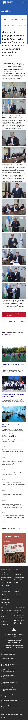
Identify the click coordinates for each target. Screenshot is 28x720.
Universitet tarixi (5, 574)
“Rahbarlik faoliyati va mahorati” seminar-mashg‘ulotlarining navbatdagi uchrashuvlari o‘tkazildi (13, 451)
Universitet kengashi (6, 582)
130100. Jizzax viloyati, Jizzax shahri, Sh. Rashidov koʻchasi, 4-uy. (7, 612)
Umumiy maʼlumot (5, 572)
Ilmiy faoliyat (17, 572)
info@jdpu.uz (4, 621)
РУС (22, 2)
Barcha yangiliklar (8, 528)
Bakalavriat (4, 594)
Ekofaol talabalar (14, 19)
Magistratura (4, 597)
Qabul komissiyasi (5, 591)
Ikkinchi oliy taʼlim (5, 599)
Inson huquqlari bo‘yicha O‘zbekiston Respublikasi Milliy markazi (9, 689)
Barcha (5, 19)
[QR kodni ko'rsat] (17, 321)
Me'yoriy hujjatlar (5, 585)
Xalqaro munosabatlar (19, 577)
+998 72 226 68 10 (5, 619)
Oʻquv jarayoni (17, 574)
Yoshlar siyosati (18, 582)
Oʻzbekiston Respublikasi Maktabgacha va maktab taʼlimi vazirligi (9, 677)
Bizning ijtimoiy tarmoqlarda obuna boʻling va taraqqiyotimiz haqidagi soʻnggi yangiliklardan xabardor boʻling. (20, 614)
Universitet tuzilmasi (6, 577)
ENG (24, 2)
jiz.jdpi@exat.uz (5, 624)
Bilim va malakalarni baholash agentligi (5, 603)
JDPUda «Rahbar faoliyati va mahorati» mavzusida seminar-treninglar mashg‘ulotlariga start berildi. (14, 484)
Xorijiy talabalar (17, 597)
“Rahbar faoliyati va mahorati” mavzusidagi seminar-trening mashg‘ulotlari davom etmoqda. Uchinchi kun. (12, 463)
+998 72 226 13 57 (5, 616)
